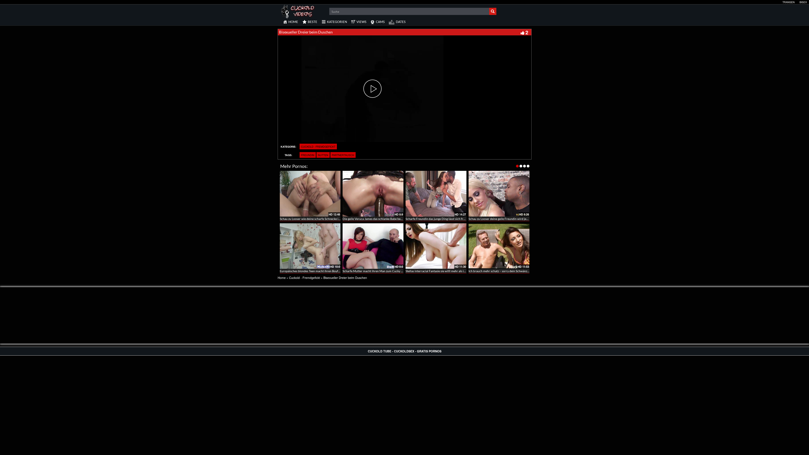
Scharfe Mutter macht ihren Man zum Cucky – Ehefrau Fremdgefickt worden (392, 271)
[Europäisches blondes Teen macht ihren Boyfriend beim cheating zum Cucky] (310, 246)
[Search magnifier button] (492, 11)
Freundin (307, 155)
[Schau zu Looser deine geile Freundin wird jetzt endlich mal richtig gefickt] (499, 194)
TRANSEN (788, 2)
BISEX (803, 2)
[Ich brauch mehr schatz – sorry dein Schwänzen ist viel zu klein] (499, 246)
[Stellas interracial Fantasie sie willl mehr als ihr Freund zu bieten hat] (436, 246)
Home (282, 278)
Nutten (323, 155)
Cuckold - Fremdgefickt (318, 146)
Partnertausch (343, 155)
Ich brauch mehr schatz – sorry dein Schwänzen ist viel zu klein (509, 271)
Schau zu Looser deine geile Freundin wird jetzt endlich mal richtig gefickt (516, 219)
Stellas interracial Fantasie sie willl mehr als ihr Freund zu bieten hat (450, 271)
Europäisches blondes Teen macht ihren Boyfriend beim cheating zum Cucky (329, 271)
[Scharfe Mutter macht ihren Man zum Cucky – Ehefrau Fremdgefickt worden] (373, 246)
